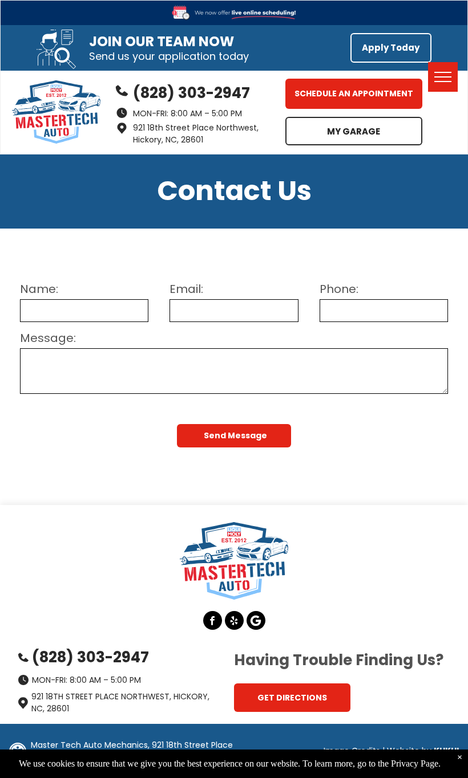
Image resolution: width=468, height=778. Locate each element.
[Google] (256, 622)
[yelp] (234, 622)
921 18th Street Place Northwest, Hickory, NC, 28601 (196, 133)
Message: (48, 338)
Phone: (339, 289)
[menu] (443, 77)
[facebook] (212, 622)
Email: (186, 289)
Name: (39, 289)
